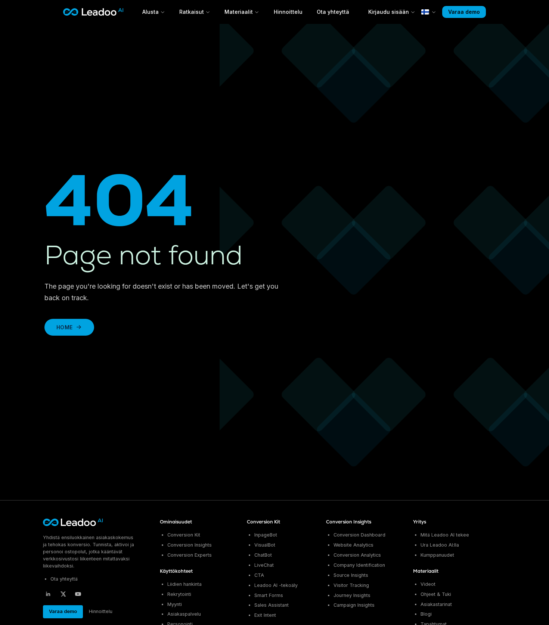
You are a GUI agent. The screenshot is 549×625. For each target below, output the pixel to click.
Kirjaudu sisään (388, 12)
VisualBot (264, 545)
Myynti (174, 604)
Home (64, 327)
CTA (259, 575)
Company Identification (359, 565)
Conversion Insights (189, 545)
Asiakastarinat (436, 604)
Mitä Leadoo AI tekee (445, 535)
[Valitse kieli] (428, 12)
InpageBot (265, 535)
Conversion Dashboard (359, 535)
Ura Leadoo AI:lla (440, 545)
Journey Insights (352, 595)
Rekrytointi (179, 594)
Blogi (426, 614)
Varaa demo (464, 12)
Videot (428, 584)
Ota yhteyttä (333, 12)
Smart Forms (268, 595)
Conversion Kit (183, 535)
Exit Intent (265, 615)
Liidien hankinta (184, 584)
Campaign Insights (354, 605)
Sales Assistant (271, 605)
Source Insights (351, 575)
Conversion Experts (189, 555)
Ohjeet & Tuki (436, 594)
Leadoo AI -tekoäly (276, 585)
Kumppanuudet (437, 555)
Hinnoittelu (288, 12)
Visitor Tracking (351, 585)
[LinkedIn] (48, 594)
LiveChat (264, 565)
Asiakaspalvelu (184, 614)
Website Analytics (353, 545)
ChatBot (263, 555)
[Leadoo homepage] (73, 522)
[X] (63, 594)
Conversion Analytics (357, 555)
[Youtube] (78, 594)
